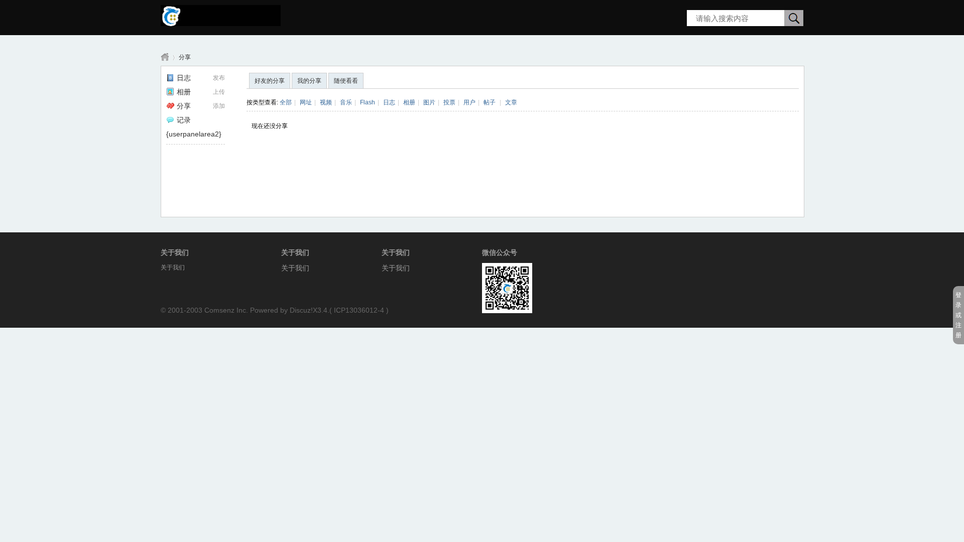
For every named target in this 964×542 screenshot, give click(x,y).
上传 (219, 91)
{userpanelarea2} (193, 134)
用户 (469, 102)
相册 (184, 92)
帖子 (490, 102)
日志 (184, 78)
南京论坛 (165, 57)
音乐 (346, 102)
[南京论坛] (221, 22)
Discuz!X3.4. (309, 310)
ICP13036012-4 (359, 310)
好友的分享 (270, 80)
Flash (367, 102)
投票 (449, 102)
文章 (511, 102)
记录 (184, 120)
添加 (219, 105)
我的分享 (309, 80)
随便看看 (346, 80)
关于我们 (295, 268)
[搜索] (793, 19)
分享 (185, 57)
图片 (429, 102)
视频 (326, 102)
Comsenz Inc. (226, 310)
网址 (306, 102)
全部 (286, 102)
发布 (219, 77)
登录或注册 (958, 315)
